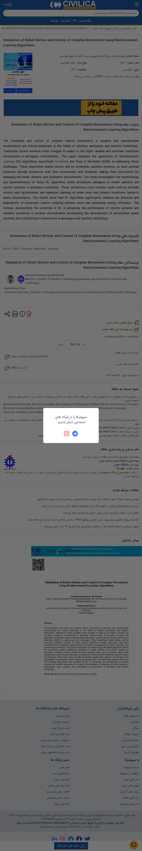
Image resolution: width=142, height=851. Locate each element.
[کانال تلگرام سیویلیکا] (75, 434)
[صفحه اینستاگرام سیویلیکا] (67, 434)
